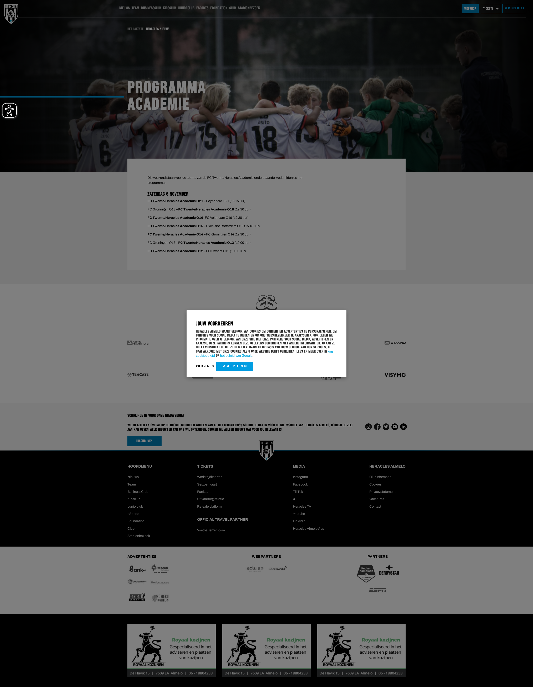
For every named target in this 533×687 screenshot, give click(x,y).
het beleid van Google (236, 355)
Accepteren (235, 366)
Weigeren (205, 366)
